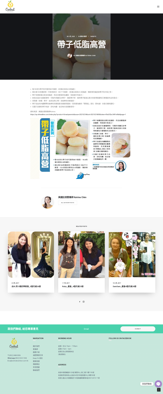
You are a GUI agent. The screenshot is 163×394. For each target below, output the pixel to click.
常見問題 (36, 367)
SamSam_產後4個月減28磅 (124, 286)
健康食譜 (36, 361)
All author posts (67, 203)
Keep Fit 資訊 (38, 358)
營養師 (35, 349)
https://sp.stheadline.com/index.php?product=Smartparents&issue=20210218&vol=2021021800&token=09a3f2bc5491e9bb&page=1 (78, 114)
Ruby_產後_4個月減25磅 (72, 286)
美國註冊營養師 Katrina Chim (85, 55)
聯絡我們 (36, 370)
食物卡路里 (83, 36)
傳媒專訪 (36, 364)
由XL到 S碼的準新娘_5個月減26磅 (26, 286)
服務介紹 (36, 352)
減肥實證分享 (38, 355)
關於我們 (36, 346)
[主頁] (14, 343)
